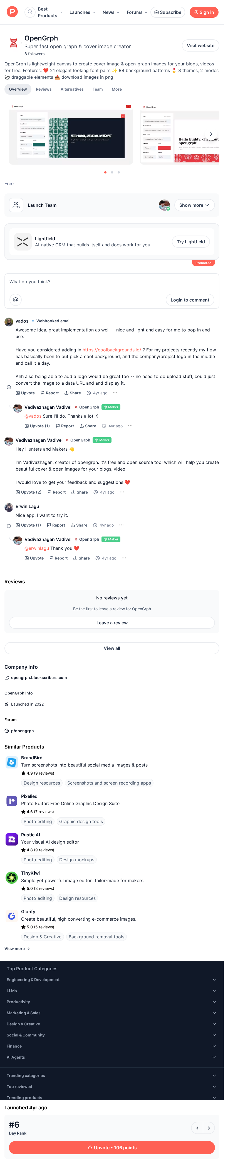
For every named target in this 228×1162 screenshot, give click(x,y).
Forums (135, 12)
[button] (116, 89)
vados (22, 321)
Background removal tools (96, 936)
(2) (31, 492)
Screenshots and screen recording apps (109, 783)
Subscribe (170, 12)
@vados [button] (32, 416)
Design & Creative (42, 936)
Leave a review (112, 622)
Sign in (207, 12)
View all (112, 648)
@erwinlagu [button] (36, 548)
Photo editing (38, 821)
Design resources (42, 783)
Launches (80, 12)
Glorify (28, 911)
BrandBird (32, 757)
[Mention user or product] (15, 300)
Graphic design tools (81, 821)
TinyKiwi (30, 873)
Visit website (200, 45)
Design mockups (76, 859)
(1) (40, 425)
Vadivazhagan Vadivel (47, 407)
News (109, 12)
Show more (191, 205)
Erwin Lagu (27, 506)
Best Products (47, 12)
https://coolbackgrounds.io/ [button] (112, 350)
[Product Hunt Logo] (12, 12)
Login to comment (190, 300)
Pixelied (29, 796)
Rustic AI (30, 834)
